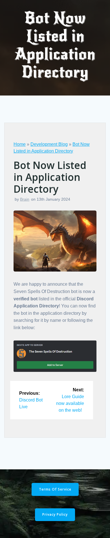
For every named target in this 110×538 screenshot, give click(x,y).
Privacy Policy (55, 514)
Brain (24, 199)
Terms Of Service (55, 489)
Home (20, 144)
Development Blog (49, 144)
